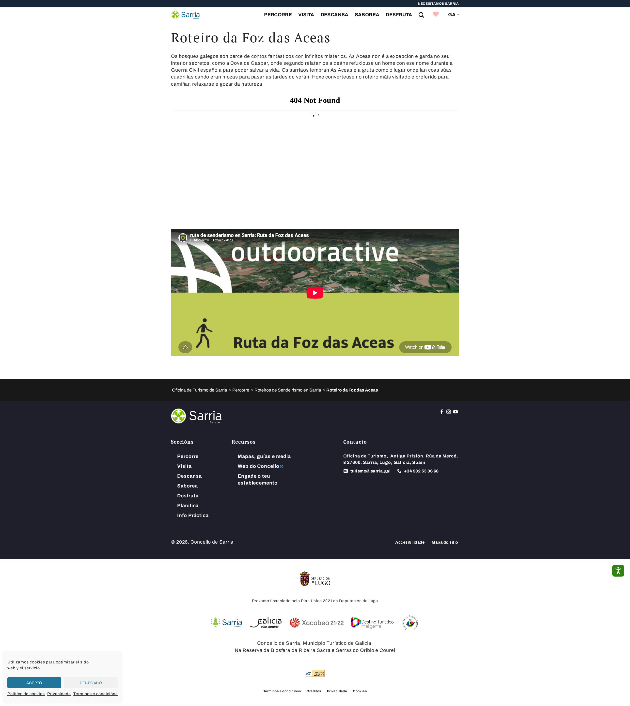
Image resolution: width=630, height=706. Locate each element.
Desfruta (399, 14)
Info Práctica (193, 515)
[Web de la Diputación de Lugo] (315, 578)
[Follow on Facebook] (442, 412)
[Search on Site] (421, 14)
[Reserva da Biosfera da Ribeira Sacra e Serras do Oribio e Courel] (410, 622)
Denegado (91, 683)
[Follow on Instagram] (448, 412)
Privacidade (59, 694)
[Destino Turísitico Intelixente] (372, 622)
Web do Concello (258, 466)
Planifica (188, 505)
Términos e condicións (95, 694)
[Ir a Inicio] (196, 415)
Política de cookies (26, 694)
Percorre (278, 14)
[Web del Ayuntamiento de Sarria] (226, 622)
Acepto (34, 683)
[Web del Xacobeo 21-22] (316, 622)
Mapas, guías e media (264, 456)
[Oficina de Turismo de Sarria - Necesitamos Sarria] (185, 15)
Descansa (334, 14)
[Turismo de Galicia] (266, 622)
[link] (436, 14)
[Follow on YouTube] (455, 412)
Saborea (367, 14)
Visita (306, 14)
